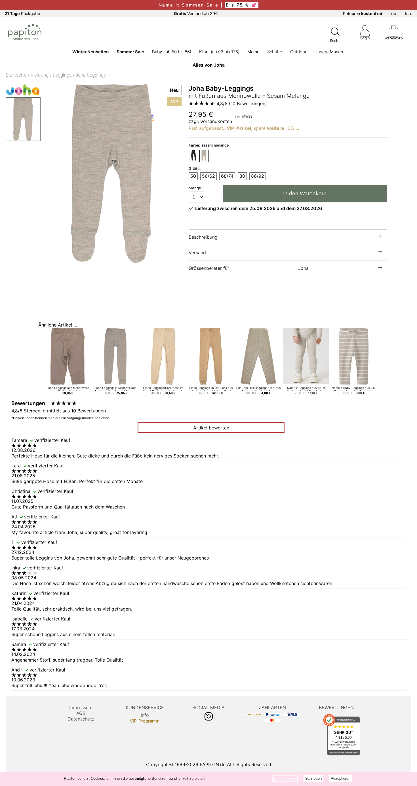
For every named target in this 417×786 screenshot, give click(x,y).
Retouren (362, 13)
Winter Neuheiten (90, 51)
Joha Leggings (91, 75)
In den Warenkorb (305, 193)
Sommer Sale (130, 51)
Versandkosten (216, 121)
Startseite (16, 75)
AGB (80, 713)
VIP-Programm (144, 721)
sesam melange (209, 145)
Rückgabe (22, 13)
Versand (197, 252)
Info (408, 13)
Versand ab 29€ (196, 13)
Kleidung (40, 75)
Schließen (313, 778)
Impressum (80, 707)
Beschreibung (203, 237)
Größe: (195, 168)
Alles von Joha (209, 65)
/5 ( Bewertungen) (241, 103)
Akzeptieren (340, 778)
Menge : (197, 188)
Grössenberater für (249, 268)
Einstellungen (285, 778)
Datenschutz (81, 719)
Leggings (62, 75)
